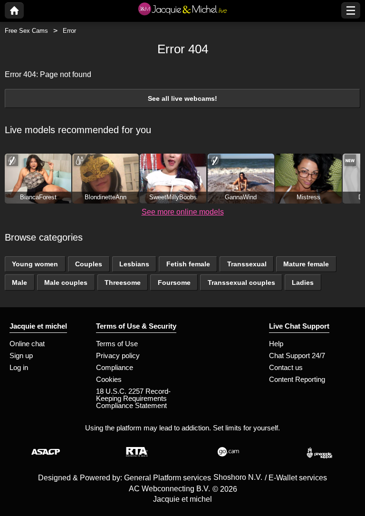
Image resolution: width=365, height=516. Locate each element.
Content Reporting (297, 379)
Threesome (123, 282)
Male (19, 282)
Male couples (65, 282)
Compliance (114, 367)
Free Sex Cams (26, 30)
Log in (19, 367)
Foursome (174, 282)
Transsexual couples (241, 282)
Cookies (109, 379)
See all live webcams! (182, 98)
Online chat (27, 344)
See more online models (183, 212)
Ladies (303, 282)
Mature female (306, 264)
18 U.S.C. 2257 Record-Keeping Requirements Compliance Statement (133, 398)
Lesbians (134, 264)
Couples (88, 264)
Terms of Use (117, 344)
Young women (35, 264)
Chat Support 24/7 (297, 355)
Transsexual (247, 264)
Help (276, 344)
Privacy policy (118, 355)
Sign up (21, 355)
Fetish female (188, 264)
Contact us (286, 367)
